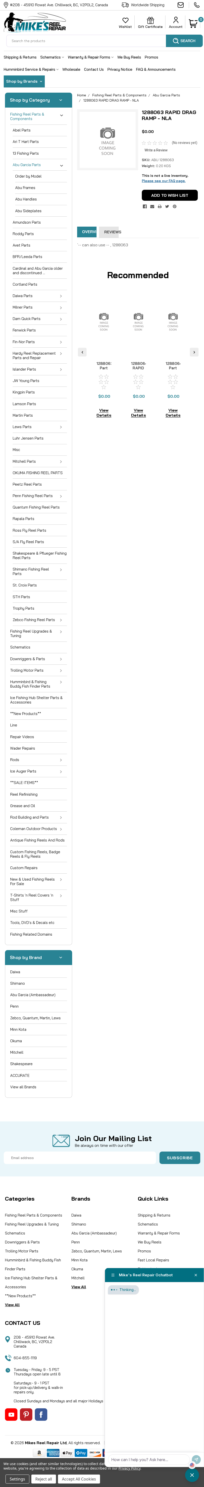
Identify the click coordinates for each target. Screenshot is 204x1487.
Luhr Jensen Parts (28, 438)
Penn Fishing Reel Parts (33, 495)
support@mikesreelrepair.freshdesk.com (183, 5)
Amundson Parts (27, 222)
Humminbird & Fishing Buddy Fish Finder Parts (30, 684)
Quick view (103, 348)
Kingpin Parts (24, 392)
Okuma (16, 1040)
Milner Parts (23, 307)
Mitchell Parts (24, 461)
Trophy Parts (23, 608)
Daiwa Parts (23, 295)
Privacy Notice (119, 69)
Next (194, 352)
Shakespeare (21, 1063)
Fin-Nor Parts (24, 341)
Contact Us (94, 69)
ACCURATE (20, 1075)
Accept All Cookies (79, 1479)
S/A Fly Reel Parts (28, 541)
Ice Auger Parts (23, 771)
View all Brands (23, 1087)
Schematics (51, 57)
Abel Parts (22, 130)
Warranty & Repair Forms (89, 57)
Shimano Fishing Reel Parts (31, 571)
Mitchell (16, 1052)
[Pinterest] (175, 206)
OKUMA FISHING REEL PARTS (38, 472)
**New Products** (25, 713)
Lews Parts (22, 426)
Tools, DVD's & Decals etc (32, 922)
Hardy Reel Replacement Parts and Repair (34, 355)
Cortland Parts (25, 284)
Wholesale (71, 69)
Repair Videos (22, 736)
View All (12, 1304)
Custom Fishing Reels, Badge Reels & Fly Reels (35, 854)
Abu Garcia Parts (27, 164)
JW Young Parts (26, 380)
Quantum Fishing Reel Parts (36, 507)
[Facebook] (145, 206)
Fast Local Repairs (153, 1260)
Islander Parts (24, 369)
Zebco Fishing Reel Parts (34, 619)
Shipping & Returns (20, 57)
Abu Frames (25, 187)
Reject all (43, 1479)
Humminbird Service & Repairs (30, 69)
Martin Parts (23, 415)
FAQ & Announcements (156, 69)
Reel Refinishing (24, 794)
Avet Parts (21, 245)
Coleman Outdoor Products (33, 828)
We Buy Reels (129, 57)
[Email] (152, 206)
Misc (16, 449)
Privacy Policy (129, 1468)
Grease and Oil (22, 805)
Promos (151, 57)
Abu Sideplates (28, 210)
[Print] (160, 206)
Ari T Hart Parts (26, 141)
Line (13, 725)
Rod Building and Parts (29, 817)
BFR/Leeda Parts (27, 256)
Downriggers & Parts (27, 658)
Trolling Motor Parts (27, 670)
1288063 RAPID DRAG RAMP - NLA (111, 100)
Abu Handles (26, 199)
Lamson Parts (24, 403)
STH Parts (21, 596)
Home (81, 95)
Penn (14, 1006)
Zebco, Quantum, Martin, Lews (35, 1018)
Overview (89, 231)
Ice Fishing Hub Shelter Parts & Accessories (36, 700)
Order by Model (28, 176)
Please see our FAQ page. (164, 181)
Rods (14, 759)
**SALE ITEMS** (24, 782)
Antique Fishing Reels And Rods (37, 840)
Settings (17, 1479)
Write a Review (156, 150)
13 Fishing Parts (26, 153)
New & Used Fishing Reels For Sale (32, 881)
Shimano (17, 983)
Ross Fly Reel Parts (29, 530)
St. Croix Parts (25, 585)
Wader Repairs (22, 748)
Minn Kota (18, 1029)
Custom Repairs (24, 867)
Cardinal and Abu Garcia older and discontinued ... (38, 270)
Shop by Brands (22, 81)
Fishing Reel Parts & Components (27, 116)
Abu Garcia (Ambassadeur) (32, 994)
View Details (104, 413)
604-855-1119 (197, 5)
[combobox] (104, 41)
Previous (82, 352)
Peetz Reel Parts (27, 484)
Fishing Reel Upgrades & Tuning (31, 633)
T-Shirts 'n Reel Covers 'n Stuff (31, 897)
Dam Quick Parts (27, 318)
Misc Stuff (19, 911)
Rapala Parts (23, 518)
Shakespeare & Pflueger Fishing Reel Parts (40, 555)
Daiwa (15, 972)
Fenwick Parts (24, 330)
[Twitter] (167, 206)
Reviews (111, 232)
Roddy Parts (23, 233)
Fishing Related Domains (31, 934)
